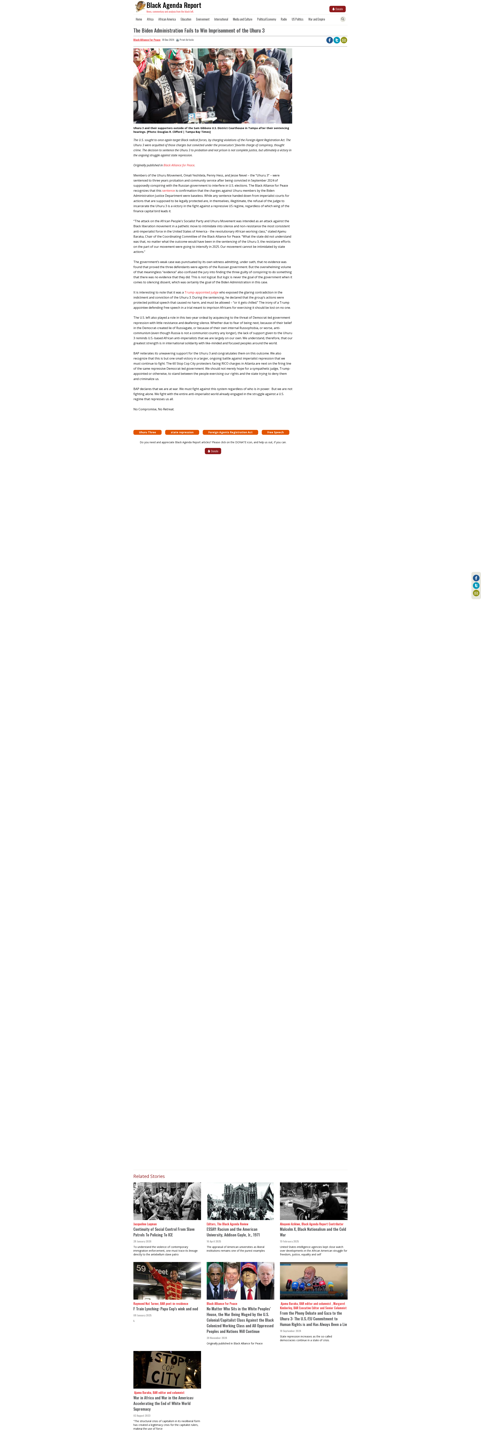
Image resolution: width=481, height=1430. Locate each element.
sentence (169, 191)
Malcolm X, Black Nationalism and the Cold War (313, 1232)
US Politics (297, 19)
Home (139, 19)
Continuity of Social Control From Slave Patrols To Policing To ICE (164, 1232)
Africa (150, 19)
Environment (202, 19)
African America (167, 19)
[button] (212, 87)
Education (186, 19)
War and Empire (316, 19)
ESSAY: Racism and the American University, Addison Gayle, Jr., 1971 (233, 1232)
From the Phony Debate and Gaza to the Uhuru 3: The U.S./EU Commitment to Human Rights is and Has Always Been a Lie (313, 1318)
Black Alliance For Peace (146, 40)
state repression (182, 432)
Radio (284, 19)
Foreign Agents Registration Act (230, 432)
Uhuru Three (147, 432)
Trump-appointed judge (202, 292)
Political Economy (266, 19)
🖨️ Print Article (185, 40)
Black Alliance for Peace (178, 165)
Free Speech (275, 432)
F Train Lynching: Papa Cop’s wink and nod (165, 1308)
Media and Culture (242, 19)
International (221, 19)
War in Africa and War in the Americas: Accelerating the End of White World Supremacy (163, 1403)
